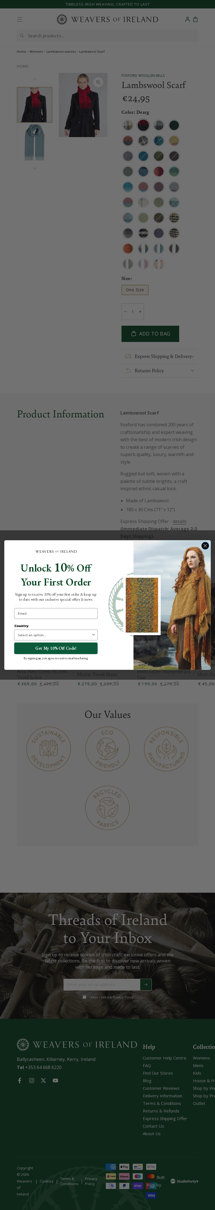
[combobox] (55, 635)
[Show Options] (94, 635)
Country (21, 625)
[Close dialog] (205, 545)
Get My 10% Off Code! (55, 648)
